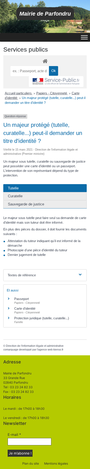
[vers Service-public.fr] (56, 81)
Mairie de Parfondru (45, 14)
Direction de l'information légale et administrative (35, 345)
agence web (45, 349)
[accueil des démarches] (45, 61)
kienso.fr (58, 349)
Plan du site (30, 463)
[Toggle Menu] (84, 37)
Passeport (21, 299)
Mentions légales (56, 463)
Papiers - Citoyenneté (52, 93)
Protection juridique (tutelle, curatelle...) (41, 318)
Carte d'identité (24, 308)
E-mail (14, 434)
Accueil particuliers (19, 93)
